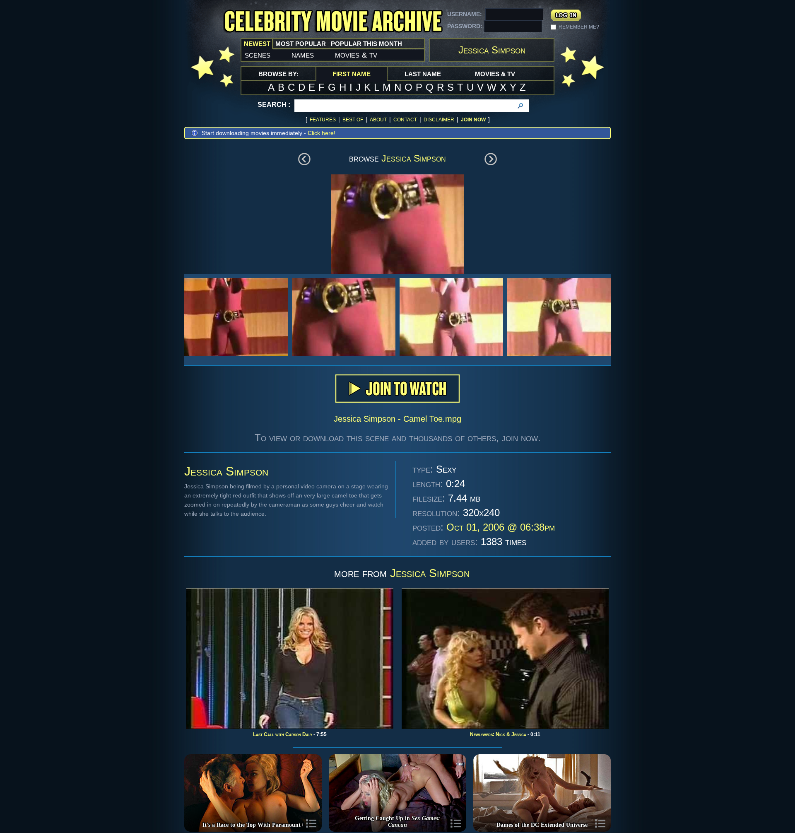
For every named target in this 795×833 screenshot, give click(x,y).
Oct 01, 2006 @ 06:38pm (500, 527)
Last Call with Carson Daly (282, 734)
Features (323, 120)
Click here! (321, 133)
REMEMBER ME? (579, 27)
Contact (405, 120)
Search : (274, 104)
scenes (257, 55)
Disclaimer (439, 120)
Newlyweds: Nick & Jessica (498, 734)
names (303, 55)
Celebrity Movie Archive (333, 21)
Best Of (352, 120)
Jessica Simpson (413, 158)
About (378, 120)
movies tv (356, 55)
